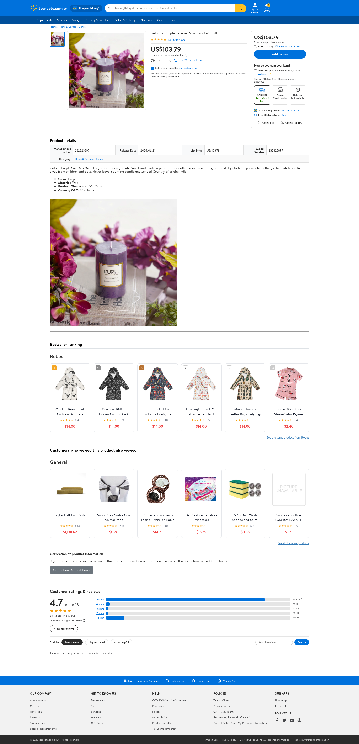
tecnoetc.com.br (188, 68)
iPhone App (281, 700)
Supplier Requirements (43, 728)
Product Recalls (161, 723)
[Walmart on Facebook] (277, 720)
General (83, 26)
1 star (101, 617)
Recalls (156, 711)
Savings (76, 20)
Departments (44, 20)
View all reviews (64, 629)
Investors (35, 717)
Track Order (204, 681)
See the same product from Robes (288, 437)
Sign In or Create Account (143, 681)
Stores (94, 706)
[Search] (240, 8)
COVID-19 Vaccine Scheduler (169, 700)
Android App (282, 706)
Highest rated (97, 642)
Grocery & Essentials (97, 20)
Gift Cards (97, 723)
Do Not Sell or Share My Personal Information (240, 723)
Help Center (177, 681)
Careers (161, 20)
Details (285, 114)
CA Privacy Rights (223, 711)
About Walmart (39, 700)
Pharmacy (146, 20)
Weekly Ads (229, 681)
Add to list (268, 122)
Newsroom (36, 711)
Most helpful (121, 642)
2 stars (100, 613)
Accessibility (159, 717)
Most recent (72, 642)
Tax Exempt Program (164, 728)
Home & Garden (67, 26)
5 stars (100, 599)
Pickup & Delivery (124, 20)
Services (62, 20)
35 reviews (179, 39)
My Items (176, 20)
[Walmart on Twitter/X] (284, 720)
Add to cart (280, 54)
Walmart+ (97, 717)
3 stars (100, 608)
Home (53, 26)
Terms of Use (221, 700)
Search (302, 642)
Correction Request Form (71, 570)
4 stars (100, 604)
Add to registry (293, 122)
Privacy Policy (221, 706)
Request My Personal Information (232, 717)
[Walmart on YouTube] (292, 720)
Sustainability (37, 723)
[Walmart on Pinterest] (299, 720)
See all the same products (293, 543)
